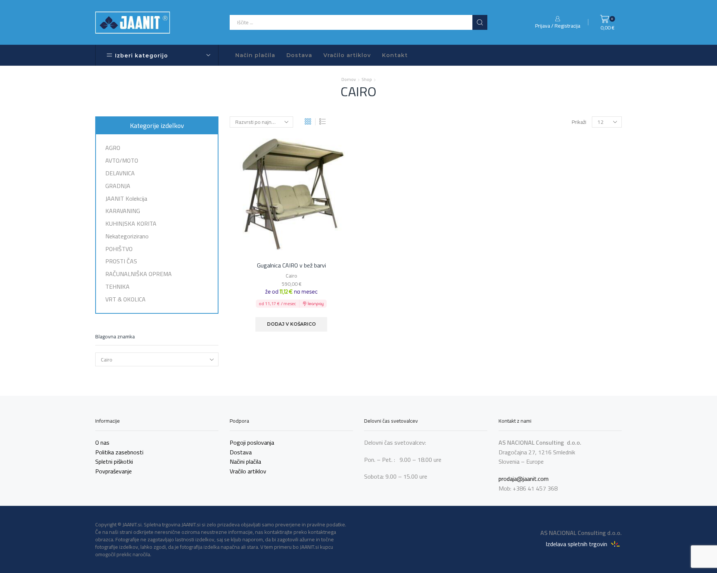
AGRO (112, 148)
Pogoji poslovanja (252, 442)
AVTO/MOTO (121, 160)
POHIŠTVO (119, 248)
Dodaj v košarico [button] (291, 324)
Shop (366, 79)
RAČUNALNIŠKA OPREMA (138, 273)
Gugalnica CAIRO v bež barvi (291, 265)
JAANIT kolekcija (126, 198)
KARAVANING (122, 210)
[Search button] (479, 22)
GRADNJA (117, 185)
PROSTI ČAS (121, 261)
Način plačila (255, 55)
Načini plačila (245, 461)
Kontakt (395, 55)
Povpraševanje (113, 471)
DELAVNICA (120, 173)
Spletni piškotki (114, 461)
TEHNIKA (117, 286)
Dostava (299, 55)
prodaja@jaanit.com (524, 478)
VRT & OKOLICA (125, 298)
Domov (348, 79)
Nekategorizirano (127, 236)
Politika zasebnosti (119, 452)
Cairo (291, 276)
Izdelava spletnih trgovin (577, 543)
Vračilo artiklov (347, 55)
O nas (102, 442)
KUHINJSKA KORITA (130, 223)
